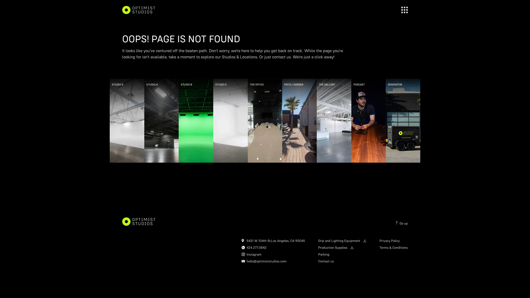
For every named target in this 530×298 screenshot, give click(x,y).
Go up (404, 223)
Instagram (254, 254)
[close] (404, 10)
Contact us (326, 261)
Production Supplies (332, 247)
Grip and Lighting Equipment (339, 241)
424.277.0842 (256, 247)
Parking (323, 254)
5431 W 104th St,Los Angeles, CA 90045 (276, 241)
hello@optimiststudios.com (267, 261)
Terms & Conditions (393, 247)
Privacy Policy (389, 241)
